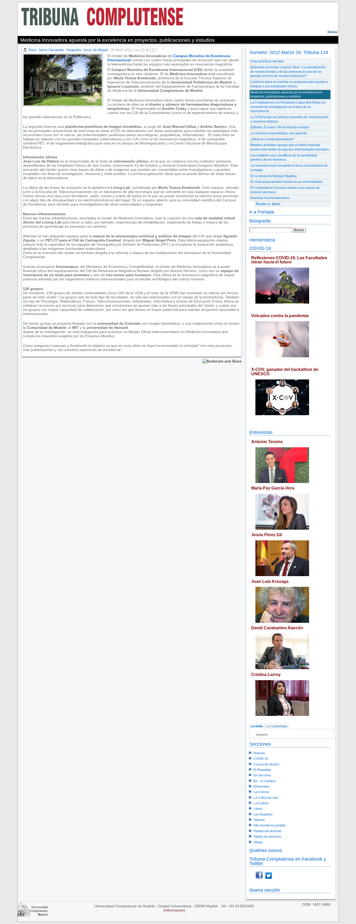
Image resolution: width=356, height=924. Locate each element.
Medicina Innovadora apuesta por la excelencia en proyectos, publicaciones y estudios (286, 94)
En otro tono (262, 775)
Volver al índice (268, 204)
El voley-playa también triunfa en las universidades (286, 182)
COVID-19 (260, 248)
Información (174, 910)
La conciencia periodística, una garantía (278, 133)
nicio (332, 32)
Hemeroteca (262, 240)
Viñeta (258, 842)
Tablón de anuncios (267, 836)
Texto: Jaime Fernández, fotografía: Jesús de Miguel (68, 50)
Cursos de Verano (266, 764)
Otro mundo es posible (270, 825)
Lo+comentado (276, 726)
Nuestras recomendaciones (270, 198)
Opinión (259, 820)
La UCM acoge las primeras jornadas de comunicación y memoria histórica (289, 119)
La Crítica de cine (266, 798)
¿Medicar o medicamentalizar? (272, 139)
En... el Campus (265, 781)
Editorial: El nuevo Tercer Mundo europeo (279, 127)
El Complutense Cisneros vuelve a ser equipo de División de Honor (285, 190)
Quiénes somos (265, 850)
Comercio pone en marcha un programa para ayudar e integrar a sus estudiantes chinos (289, 84)
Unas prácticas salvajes (267, 61)
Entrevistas (261, 432)
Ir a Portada (261, 212)
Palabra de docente (267, 831)
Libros (258, 809)
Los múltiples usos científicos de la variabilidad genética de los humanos (283, 158)
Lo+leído (256, 726)
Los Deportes (263, 814)
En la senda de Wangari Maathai (273, 176)
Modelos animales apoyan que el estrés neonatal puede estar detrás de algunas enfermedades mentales (289, 147)
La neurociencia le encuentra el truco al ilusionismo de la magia (289, 168)
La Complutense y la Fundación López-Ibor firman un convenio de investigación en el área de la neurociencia (288, 107)
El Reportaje (262, 770)
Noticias (259, 753)
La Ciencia (261, 792)
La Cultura (261, 803)
